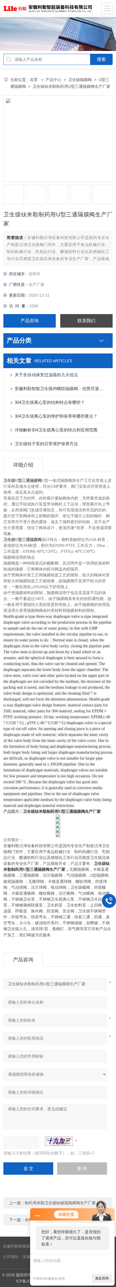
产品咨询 (30, 320)
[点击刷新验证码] (59, 1141)
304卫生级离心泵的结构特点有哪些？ (50, 402)
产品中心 (53, 79)
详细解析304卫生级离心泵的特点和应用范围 (56, 429)
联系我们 (86, 320)
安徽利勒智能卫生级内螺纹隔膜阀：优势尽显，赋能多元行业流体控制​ (61, 388)
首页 (34, 79)
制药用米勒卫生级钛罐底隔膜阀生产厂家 (60, 1203)
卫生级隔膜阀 (80, 79)
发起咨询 (102, 1278)
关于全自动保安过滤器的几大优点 (46, 374)
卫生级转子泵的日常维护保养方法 (46, 443)
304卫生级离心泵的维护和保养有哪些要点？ (56, 416)
